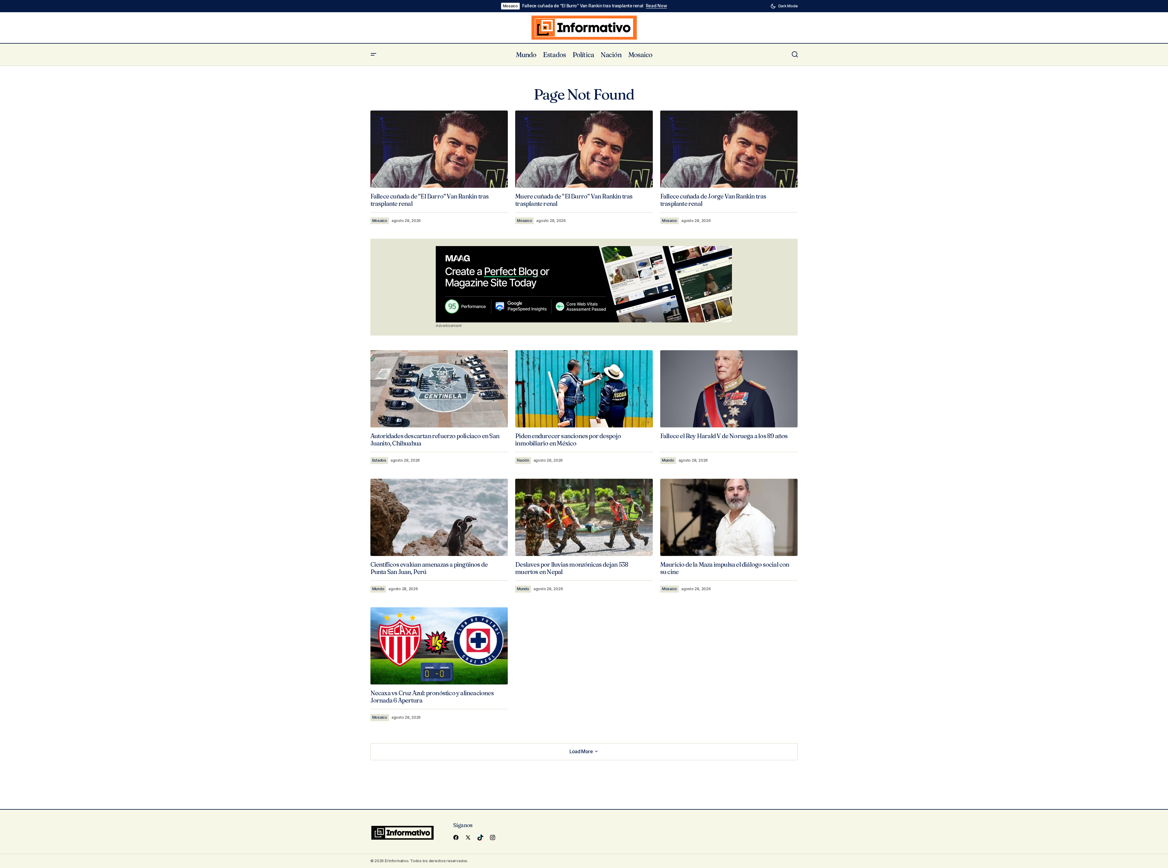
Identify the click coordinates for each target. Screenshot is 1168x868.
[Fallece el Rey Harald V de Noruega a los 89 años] (729, 388)
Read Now (656, 5)
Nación (523, 460)
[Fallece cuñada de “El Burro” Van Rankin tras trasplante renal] (439, 149)
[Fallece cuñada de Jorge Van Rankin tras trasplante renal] (729, 149)
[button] (784, 6)
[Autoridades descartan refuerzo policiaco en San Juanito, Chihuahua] (439, 388)
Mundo (668, 460)
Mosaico (510, 6)
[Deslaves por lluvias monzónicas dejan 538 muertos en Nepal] (584, 517)
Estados (379, 460)
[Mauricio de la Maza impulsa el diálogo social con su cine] (729, 517)
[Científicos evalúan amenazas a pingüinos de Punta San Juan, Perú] (439, 517)
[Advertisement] (584, 284)
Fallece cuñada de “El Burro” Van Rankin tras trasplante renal (582, 5)
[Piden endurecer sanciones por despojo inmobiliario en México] (584, 389)
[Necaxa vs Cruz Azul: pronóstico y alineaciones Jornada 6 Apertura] (439, 646)
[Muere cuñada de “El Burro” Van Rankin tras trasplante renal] (584, 149)
